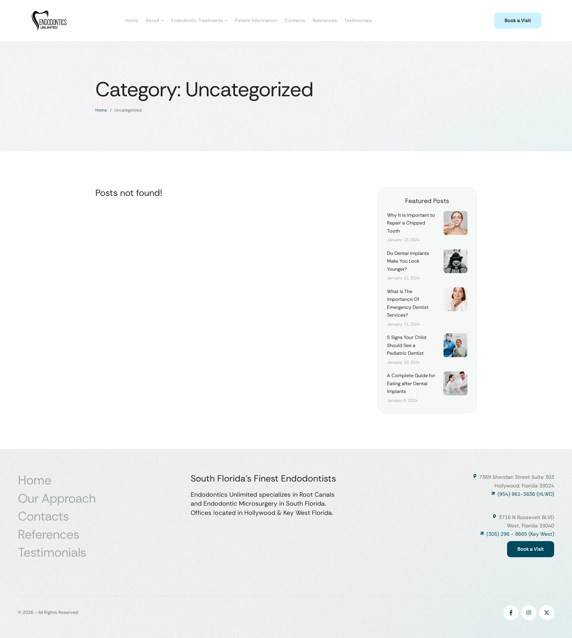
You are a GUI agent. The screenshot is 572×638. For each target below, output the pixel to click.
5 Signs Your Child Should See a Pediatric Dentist (406, 345)
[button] (517, 21)
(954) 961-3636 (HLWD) (526, 494)
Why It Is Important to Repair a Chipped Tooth (411, 223)
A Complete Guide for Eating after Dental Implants (411, 383)
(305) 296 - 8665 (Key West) (520, 534)
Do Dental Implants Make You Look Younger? (408, 261)
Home (101, 110)
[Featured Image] (455, 223)
